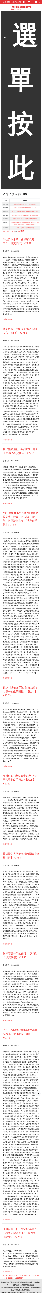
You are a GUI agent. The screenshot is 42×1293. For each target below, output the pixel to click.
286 (17, 1278)
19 (18, 1275)
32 (9, 1278)
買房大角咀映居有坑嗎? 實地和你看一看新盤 (25, 208)
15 (10, 1275)
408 (18, 231)
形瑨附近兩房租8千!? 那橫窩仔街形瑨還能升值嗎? (25, 219)
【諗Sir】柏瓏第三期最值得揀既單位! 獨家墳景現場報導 (25, 215)
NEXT (22, 231)
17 (14, 1275)
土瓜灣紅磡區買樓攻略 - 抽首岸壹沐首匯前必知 (25, 204)
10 (14, 231)
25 (31, 1275)
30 (4, 1278)
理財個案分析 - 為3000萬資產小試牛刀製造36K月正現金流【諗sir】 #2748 (20, 1233)
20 (21, 1275)
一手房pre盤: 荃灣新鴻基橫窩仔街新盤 (25, 228)
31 (7, 1278)
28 (38, 1275)
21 (23, 1275)
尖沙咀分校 (8, 2)
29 (2, 1278)
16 (12, 1275)
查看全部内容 (7, 319)
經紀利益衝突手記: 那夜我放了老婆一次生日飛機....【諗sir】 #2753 (20, 691)
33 (11, 1278)
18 (16, 1275)
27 (36, 1275)
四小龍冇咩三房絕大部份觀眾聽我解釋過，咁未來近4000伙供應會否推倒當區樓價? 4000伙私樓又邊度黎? (25, 223)
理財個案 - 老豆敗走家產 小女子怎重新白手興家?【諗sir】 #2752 (20, 779)
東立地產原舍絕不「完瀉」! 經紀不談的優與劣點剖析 (25, 211)
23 (27, 1275)
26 (33, 1275)
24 (29, 1275)
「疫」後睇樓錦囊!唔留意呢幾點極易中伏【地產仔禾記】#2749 (20, 1033)
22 (25, 1275)
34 (13, 1278)
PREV (4, 1275)
